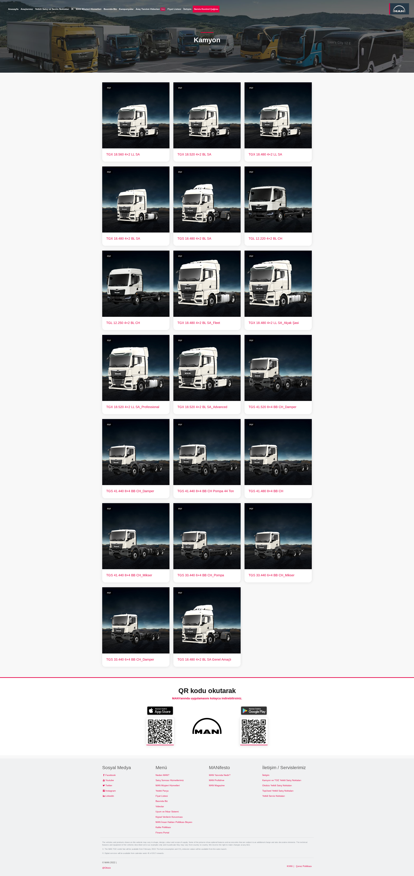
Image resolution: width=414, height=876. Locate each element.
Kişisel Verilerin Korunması (169, 817)
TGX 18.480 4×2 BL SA (123, 238)
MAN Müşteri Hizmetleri (168, 785)
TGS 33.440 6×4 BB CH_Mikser (271, 575)
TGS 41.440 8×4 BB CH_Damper (130, 491)
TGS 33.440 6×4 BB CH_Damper (130, 659)
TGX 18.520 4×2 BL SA (194, 154)
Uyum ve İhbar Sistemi (167, 811)
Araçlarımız (27, 9)
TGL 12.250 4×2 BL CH (123, 323)
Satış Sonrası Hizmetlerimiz (170, 780)
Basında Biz (162, 801)
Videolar (160, 806)
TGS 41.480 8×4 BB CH (266, 491)
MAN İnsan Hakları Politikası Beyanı (174, 822)
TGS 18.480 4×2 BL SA (194, 238)
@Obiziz (106, 867)
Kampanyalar (126, 9)
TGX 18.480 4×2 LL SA (265, 154)
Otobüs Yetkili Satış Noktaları (277, 785)
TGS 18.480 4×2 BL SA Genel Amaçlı (204, 659)
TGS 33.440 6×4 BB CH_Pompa (200, 575)
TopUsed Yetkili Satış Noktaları (278, 790)
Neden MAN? (162, 775)
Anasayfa (13, 9)
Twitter (108, 785)
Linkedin (109, 796)
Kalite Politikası (163, 827)
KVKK (290, 866)
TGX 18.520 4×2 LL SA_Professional (132, 407)
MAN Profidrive (216, 780)
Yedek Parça (162, 790)
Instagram (110, 790)
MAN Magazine (217, 785)
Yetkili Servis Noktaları (273, 796)
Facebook (110, 775)
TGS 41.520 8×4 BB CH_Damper (272, 407)
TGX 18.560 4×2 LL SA (123, 154)
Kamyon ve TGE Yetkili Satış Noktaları (281, 780)
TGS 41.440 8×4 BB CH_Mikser (129, 575)
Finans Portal (162, 832)
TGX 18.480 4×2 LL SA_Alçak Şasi (274, 323)
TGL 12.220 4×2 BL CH (265, 238)
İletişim (265, 775)
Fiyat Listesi (162, 796)
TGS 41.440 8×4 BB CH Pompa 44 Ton (205, 491)
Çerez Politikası (304, 866)
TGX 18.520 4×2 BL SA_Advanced (202, 407)
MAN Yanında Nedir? (219, 775)
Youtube (109, 780)
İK (72, 9)
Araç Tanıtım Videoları (150, 9)
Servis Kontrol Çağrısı (206, 9)
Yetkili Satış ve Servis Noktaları (52, 9)
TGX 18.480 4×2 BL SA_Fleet (198, 323)
